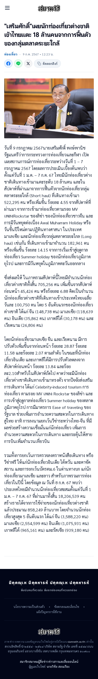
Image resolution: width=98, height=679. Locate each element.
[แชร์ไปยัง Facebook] (8, 63)
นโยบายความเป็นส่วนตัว (29, 607)
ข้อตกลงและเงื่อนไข (66, 607)
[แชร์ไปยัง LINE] (18, 63)
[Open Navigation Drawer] (7, 8)
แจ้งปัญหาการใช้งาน (49, 612)
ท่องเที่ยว (10, 54)
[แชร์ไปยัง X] (28, 63)
